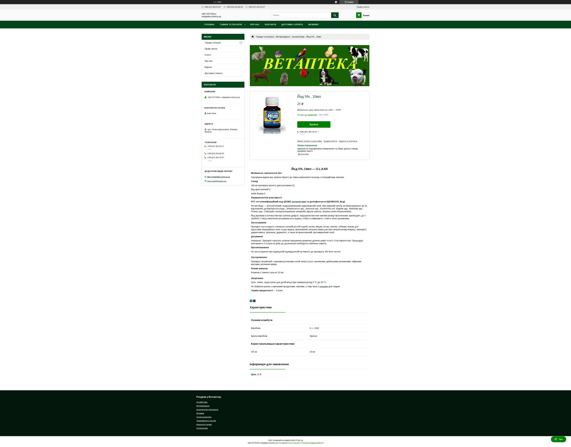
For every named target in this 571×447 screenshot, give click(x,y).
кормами (324, 286)
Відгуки (208, 67)
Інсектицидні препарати (207, 409)
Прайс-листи (211, 49)
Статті (208, 55)
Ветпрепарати (283, 37)
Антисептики (298, 37)
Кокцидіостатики (204, 424)
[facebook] (251, 301)
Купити (314, 124)
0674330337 (313, 24)
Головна (209, 24)
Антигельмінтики (203, 417)
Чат (561, 439)
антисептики (299, 201)
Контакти (270, 24)
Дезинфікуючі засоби (206, 421)
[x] (254, 301)
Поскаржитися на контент (289, 443)
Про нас (254, 24)
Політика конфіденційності (312, 443)
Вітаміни (200, 413)
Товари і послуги (213, 43)
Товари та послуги (231, 24)
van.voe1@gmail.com (216, 181)
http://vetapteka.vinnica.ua (218, 177)
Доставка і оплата (292, 24)
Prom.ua (299, 440)
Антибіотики (201, 402)
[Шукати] (335, 15)
